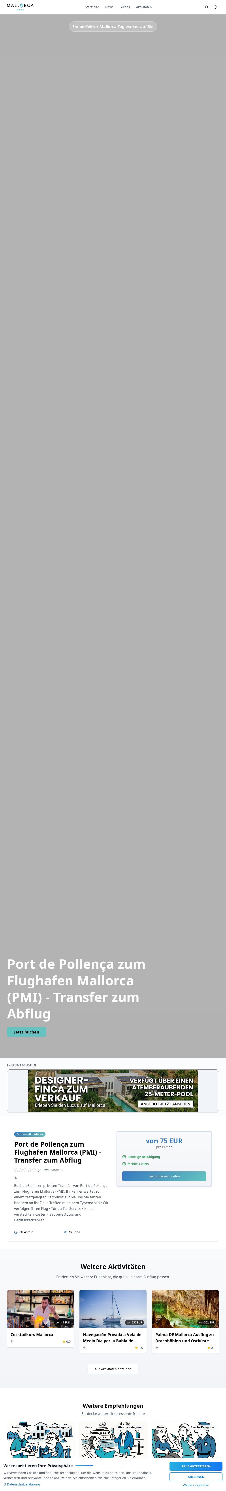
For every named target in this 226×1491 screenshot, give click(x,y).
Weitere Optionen (196, 1485)
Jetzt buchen (26, 1032)
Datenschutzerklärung (23, 1484)
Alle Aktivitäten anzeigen (113, 1369)
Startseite (92, 7)
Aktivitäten (144, 7)
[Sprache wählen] (215, 7)
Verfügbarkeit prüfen (164, 1176)
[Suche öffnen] (206, 7)
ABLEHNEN (196, 1477)
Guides (125, 7)
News (109, 7)
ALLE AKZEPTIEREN (196, 1466)
